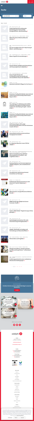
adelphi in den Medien (17, 400)
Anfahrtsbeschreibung (16, 342)
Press (17, 402)
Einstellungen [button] (10, 417)
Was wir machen (17, 383)
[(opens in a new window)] (20, 365)
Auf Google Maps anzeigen (16, 344)
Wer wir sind (17, 370)
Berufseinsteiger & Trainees (17, 407)
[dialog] (17, 414)
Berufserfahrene (17, 406)
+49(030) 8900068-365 (17, 355)
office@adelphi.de (17, 351)
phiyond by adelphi (17, 392)
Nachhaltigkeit (17, 379)
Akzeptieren (22, 417)
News (17, 399)
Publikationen (17, 389)
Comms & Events (17, 390)
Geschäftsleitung (17, 373)
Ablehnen (16, 417)
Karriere (17, 404)
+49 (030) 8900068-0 (17, 350)
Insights (17, 397)
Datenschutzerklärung (20, 415)
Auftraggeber (17, 376)
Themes (17, 386)
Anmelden (17, 290)
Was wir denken (17, 394)
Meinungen (17, 396)
